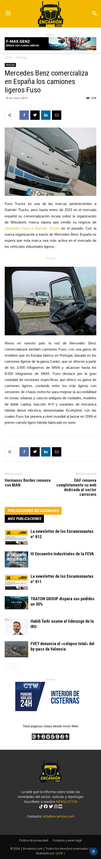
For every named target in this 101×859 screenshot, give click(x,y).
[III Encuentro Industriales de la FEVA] (16, 559)
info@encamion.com (58, 816)
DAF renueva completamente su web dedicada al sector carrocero (76, 487)
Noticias (21, 57)
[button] (94, 13)
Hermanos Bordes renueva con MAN (27, 482)
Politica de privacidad (33, 840)
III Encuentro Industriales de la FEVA (62, 553)
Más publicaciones (24, 518)
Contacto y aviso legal (67, 840)
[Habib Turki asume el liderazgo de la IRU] (16, 627)
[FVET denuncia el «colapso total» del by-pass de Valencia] (16, 649)
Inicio (8, 57)
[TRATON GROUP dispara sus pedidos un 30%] (16, 602)
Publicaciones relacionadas (33, 510)
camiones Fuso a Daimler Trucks (32, 228)
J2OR (59, 853)
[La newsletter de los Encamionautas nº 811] (16, 582)
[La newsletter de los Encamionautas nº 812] (16, 537)
